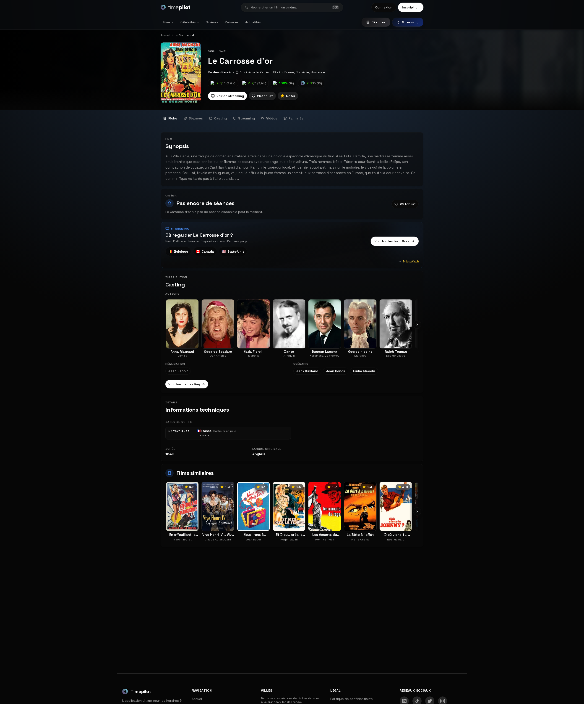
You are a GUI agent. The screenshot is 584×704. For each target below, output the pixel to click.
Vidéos (271, 118)
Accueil (197, 699)
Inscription (411, 7)
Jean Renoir (222, 72)
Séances (378, 22)
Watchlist (265, 96)
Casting (220, 118)
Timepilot (140, 691)
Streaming (410, 22)
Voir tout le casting (184, 384)
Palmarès (231, 22)
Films (166, 22)
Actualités (253, 22)
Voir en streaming (230, 96)
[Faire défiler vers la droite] (417, 324)
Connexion (383, 7)
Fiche (172, 118)
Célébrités (188, 22)
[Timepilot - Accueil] (175, 7)
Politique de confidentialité (351, 699)
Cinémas (212, 22)
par (399, 261)
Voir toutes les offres (392, 241)
